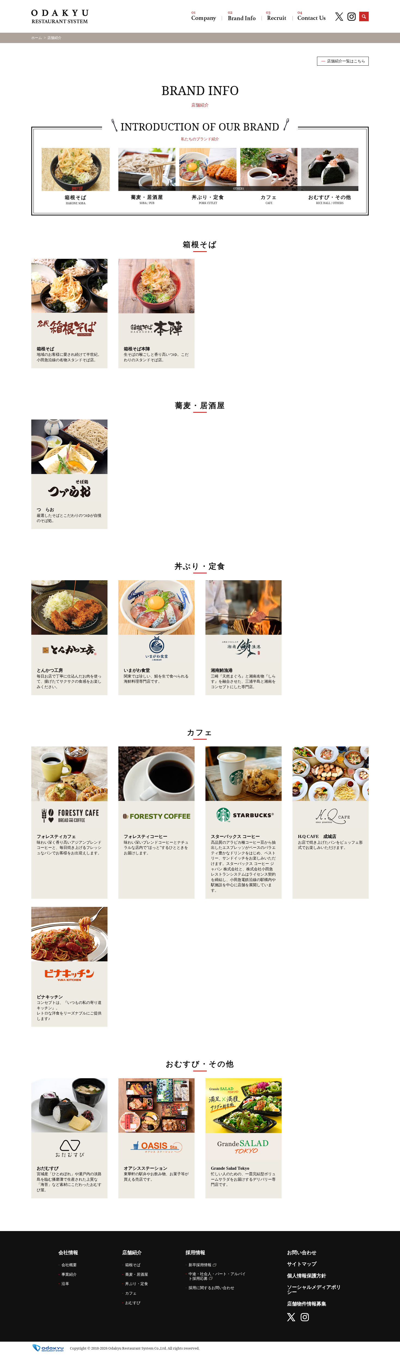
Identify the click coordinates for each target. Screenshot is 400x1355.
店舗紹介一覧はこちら (346, 61)
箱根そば (132, 1265)
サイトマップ (301, 1264)
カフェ (131, 1293)
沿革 (65, 1284)
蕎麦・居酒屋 (136, 1274)
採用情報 (277, 16)
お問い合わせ (312, 16)
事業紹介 (69, 1274)
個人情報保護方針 (306, 1275)
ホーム (36, 38)
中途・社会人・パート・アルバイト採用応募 (217, 1276)
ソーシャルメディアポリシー (314, 1290)
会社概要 (69, 1265)
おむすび (132, 1303)
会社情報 (204, 16)
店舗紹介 (241, 16)
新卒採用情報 (200, 1265)
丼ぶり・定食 (136, 1284)
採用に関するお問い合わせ (211, 1288)
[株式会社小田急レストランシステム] (59, 17)
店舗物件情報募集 (306, 1303)
